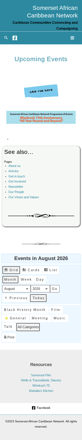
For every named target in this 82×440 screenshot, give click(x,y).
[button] (6, 38)
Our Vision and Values (23, 197)
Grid (11, 271)
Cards (31, 271)
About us (14, 166)
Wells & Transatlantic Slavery (41, 380)
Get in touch (16, 176)
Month (10, 279)
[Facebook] (14, 38)
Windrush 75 (41, 385)
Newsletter (15, 186)
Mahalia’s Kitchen (41, 390)
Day (40, 279)
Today (39, 298)
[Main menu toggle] (72, 37)
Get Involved (17, 181)
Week (26, 279)
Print (8, 339)
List (50, 271)
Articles (13, 171)
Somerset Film (41, 375)
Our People (16, 192)
